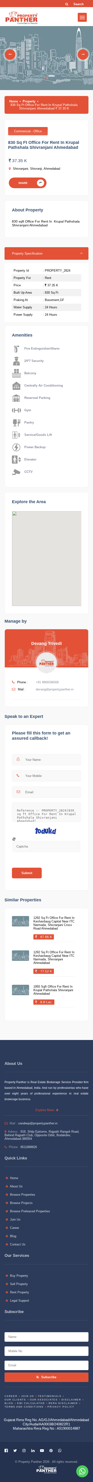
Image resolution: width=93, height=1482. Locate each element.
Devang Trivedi (46, 643)
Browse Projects (21, 1203)
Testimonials (50, 1396)
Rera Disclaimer (63, 1403)
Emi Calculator (31, 1403)
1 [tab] (46, 79)
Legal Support (19, 1300)
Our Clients (15, 1399)
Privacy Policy (60, 1406)
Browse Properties (22, 1194)
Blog (12, 1236)
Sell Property (18, 1284)
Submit (26, 873)
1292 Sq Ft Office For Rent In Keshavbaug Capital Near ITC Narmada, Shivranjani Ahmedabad (53, 957)
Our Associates (44, 1399)
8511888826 (29, 1147)
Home (13, 101)
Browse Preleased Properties (29, 1211)
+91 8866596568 (47, 682)
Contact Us (17, 1244)
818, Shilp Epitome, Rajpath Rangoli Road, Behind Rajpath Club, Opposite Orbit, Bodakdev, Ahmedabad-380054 (42, 1135)
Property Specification (27, 253)
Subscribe (48, 1377)
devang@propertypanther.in (54, 689)
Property (29, 101)
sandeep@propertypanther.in (37, 1123)
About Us (16, 1186)
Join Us (15, 1219)
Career (14, 1228)
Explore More (46, 1110)
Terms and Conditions (24, 1406)
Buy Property (18, 1275)
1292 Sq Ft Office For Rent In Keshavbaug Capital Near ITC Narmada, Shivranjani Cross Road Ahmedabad (53, 923)
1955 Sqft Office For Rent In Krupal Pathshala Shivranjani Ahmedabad (53, 990)
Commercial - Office (28, 131)
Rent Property (19, 1292)
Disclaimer (71, 1399)
